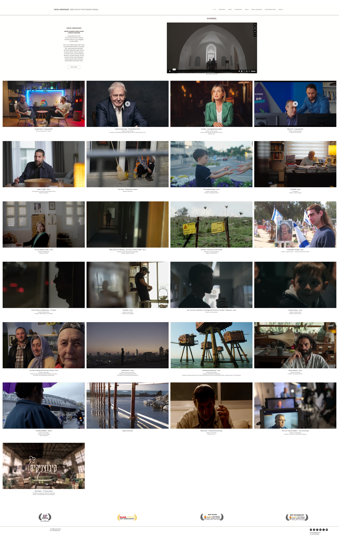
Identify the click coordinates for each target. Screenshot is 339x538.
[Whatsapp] (323, 530)
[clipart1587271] (327, 530)
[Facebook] (317, 530)
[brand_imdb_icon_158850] (311, 530)
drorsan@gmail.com (315, 532)
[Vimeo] (314, 530)
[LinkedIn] (320, 530)
